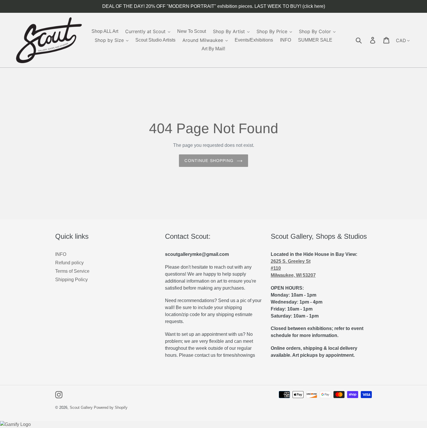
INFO (60, 254)
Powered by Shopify (111, 407)
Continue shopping (209, 160)
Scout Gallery (81, 407)
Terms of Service (72, 271)
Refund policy (69, 262)
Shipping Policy (71, 279)
